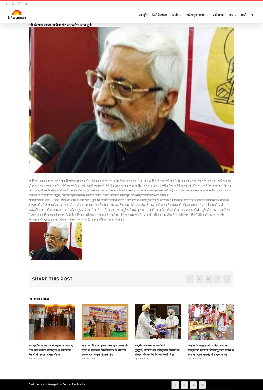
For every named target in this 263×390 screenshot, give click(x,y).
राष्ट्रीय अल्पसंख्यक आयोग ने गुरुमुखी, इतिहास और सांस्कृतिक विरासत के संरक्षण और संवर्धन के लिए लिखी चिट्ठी (157, 350)
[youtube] (202, 385)
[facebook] (175, 385)
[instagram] (193, 385)
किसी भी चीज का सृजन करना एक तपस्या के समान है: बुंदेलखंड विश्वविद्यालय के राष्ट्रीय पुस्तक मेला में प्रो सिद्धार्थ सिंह (105, 350)
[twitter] (184, 385)
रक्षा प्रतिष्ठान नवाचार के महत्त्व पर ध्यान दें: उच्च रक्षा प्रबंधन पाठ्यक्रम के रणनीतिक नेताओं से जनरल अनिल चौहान (51, 350)
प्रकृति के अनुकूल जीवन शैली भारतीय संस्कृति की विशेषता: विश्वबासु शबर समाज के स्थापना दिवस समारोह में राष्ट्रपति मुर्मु (211, 350)
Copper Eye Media (73, 384)
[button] (252, 15)
